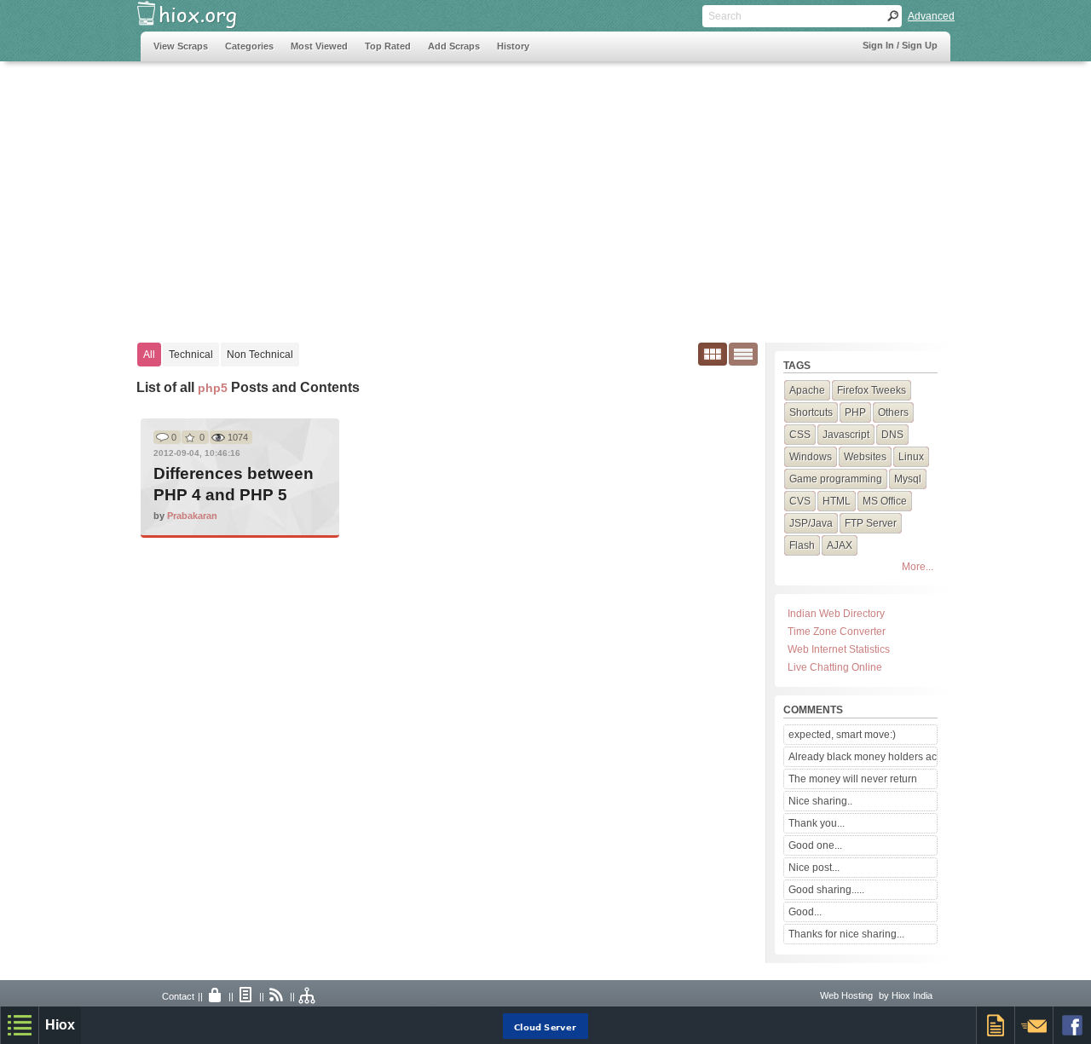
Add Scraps (454, 46)
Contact (178, 996)
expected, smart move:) (842, 735)
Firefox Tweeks (871, 390)
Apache (807, 390)
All (149, 354)
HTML (837, 501)
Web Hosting (846, 995)
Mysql (907, 479)
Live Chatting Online (835, 667)
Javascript (846, 435)
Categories (249, 46)
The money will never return (852, 779)
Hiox (60, 1025)
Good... (805, 912)
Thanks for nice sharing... (846, 934)
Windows (810, 457)
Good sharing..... (826, 890)
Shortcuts (811, 412)
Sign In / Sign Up (900, 45)
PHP (855, 412)
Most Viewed (319, 46)
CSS (800, 435)
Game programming (835, 479)
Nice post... (814, 868)
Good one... (815, 845)
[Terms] (246, 996)
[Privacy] (215, 996)
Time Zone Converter (837, 631)
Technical (191, 354)
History (513, 46)
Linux (911, 457)
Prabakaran (192, 515)
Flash (802, 545)
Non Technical (260, 354)
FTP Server (871, 523)
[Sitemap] (307, 996)
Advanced (931, 16)
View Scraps (180, 46)
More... (917, 567)
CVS (800, 501)
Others (893, 412)
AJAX (839, 545)
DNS (892, 435)
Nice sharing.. (820, 801)
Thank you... (816, 823)
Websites (865, 457)
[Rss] (277, 996)
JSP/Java (811, 523)
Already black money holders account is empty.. (862, 757)
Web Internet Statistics (839, 649)
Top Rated (388, 46)
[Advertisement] (451, 193)
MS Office (885, 501)
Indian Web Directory (836, 614)
